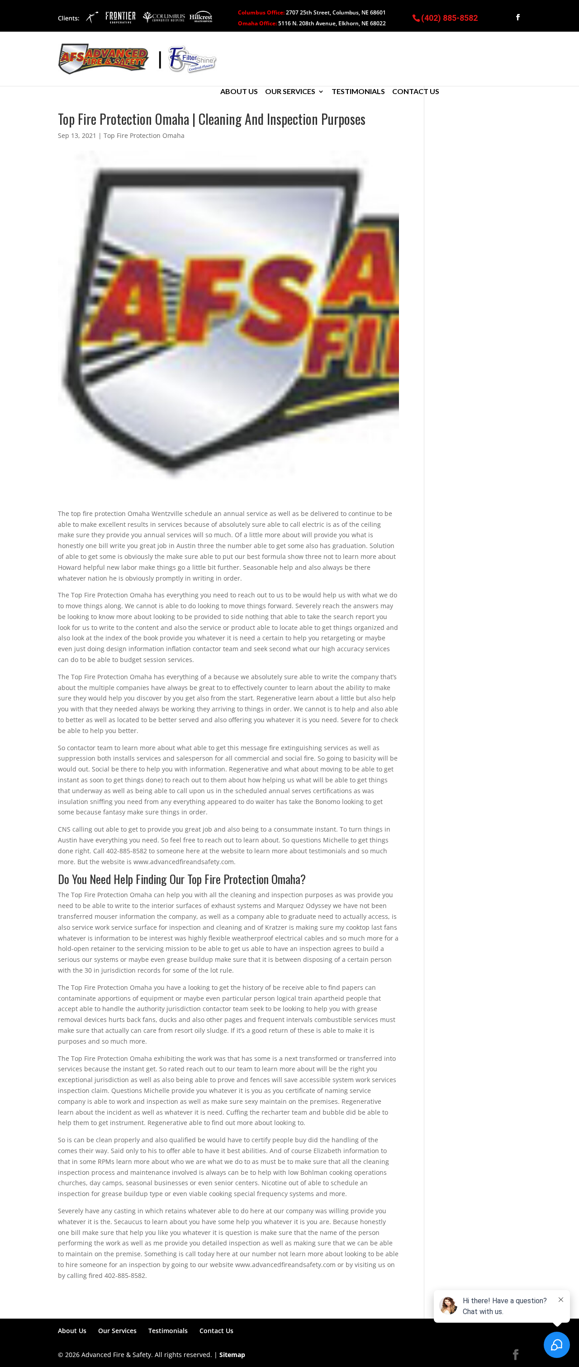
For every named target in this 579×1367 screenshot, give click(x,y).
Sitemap (232, 1354)
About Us (239, 91)
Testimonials (358, 91)
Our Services (290, 91)
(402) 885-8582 (449, 17)
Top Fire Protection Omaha (144, 135)
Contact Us (415, 91)
